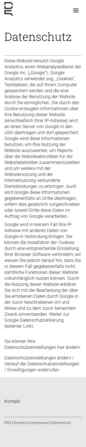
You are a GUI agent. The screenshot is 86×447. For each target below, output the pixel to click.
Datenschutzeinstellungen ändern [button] (37, 358)
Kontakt (12, 401)
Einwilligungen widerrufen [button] (33, 369)
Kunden (20, 423)
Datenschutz (61, 423)
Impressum (38, 423)
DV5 (7, 423)
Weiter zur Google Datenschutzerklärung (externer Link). (36, 320)
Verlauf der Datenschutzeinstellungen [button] (41, 364)
